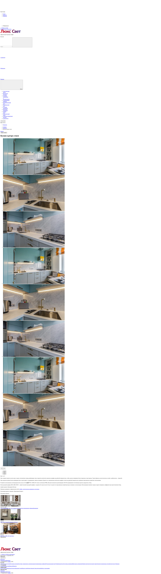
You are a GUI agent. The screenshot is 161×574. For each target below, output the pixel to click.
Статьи (20, 568)
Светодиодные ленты (5, 563)
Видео (6, 568)
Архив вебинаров (15, 568)
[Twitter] (29, 546)
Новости (5, 15)
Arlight (9, 561)
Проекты (5, 16)
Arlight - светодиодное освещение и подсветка (29, 489)
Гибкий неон (4, 112)
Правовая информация (5, 560)
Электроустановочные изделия (103, 563)
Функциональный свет (51, 563)
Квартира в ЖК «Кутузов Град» (7, 535)
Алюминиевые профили (6, 101)
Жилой (2, 131)
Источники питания (5, 94)
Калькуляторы (31, 568)
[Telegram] (86, 546)
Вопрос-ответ (25, 568)
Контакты (9, 29)
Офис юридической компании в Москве (9, 522)
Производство (6, 566)
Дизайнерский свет (60, 563)
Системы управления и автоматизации (26, 563)
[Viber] (48, 546)
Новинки (5, 124)
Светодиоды (5, 118)
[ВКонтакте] (10, 546)
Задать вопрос (4, 132)
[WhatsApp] (67, 546)
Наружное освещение (5, 110)
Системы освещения (5, 108)
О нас (4, 13)
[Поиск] (22, 42)
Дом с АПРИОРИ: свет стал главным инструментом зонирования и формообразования (19, 508)
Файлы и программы (45, 568)
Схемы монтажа (37, 568)
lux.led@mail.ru (11, 554)
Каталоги (3, 568)
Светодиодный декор (92, 563)
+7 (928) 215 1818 (4, 554)
